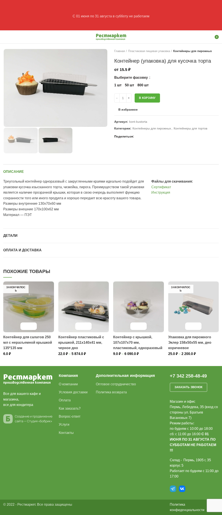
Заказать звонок (189, 387)
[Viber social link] (158, 136)
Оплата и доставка (22, 250)
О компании (68, 384)
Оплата (65, 400)
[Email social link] (138, 136)
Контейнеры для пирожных (192, 51)
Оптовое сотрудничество (116, 384)
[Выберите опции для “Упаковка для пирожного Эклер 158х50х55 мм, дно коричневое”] (189, 326)
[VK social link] (148, 136)
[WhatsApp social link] (143, 136)
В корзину (147, 98)
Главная (119, 51)
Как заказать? (70, 408)
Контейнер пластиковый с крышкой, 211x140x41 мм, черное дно (81, 342)
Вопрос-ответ (69, 416)
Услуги (64, 424)
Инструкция (160, 192)
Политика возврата (111, 392)
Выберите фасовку (131, 77)
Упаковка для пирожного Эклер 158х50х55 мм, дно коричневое (189, 342)
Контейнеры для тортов (190, 128)
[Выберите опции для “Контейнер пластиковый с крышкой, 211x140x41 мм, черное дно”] (79, 326)
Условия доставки (73, 392)
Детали (10, 235)
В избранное (128, 109)
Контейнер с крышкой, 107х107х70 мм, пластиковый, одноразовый (137, 342)
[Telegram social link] (153, 136)
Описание (13, 171)
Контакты (66, 433)
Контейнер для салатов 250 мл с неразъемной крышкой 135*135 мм (27, 342)
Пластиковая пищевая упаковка (149, 51)
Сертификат (161, 187)
